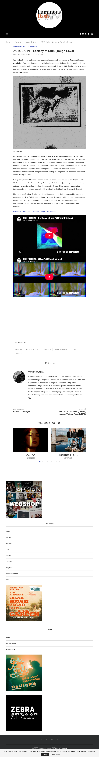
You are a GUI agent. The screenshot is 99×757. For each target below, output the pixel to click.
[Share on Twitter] (51, 363)
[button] (16, 445)
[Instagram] (85, 34)
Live (7, 549)
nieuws (8, 538)
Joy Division (46, 349)
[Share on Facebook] (48, 363)
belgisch (9, 567)
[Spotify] (88, 34)
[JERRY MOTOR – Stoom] (68, 440)
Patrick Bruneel (26, 54)
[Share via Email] (53, 363)
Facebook (17, 211)
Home (8, 42)
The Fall (74, 349)
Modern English (61, 349)
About (8, 637)
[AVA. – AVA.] (30, 440)
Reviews (18, 42)
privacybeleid (11, 643)
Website (35, 211)
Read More (55, 754)
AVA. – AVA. (30, 455)
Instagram (27, 211)
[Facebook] (80, 34)
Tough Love (19, 353)
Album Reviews (31, 42)
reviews (8, 544)
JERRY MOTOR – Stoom (68, 455)
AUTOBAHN (18, 349)
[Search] (92, 34)
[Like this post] (46, 363)
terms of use (10, 649)
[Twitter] (83, 34)
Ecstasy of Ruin (32, 349)
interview (9, 561)
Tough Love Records (48, 211)
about (8, 579)
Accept (45, 755)
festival (8, 555)
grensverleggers (12, 573)
